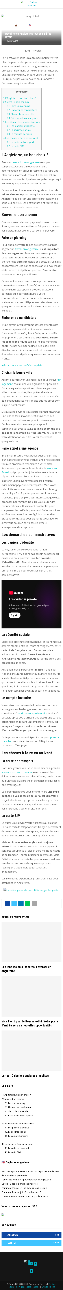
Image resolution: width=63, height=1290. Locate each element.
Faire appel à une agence (22, 117)
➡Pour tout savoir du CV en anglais (22, 365)
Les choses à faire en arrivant (20, 137)
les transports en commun (17, 772)
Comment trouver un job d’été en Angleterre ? (24, 1187)
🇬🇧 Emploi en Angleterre (15, 1162)
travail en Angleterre (27, 249)
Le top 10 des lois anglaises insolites (25, 1076)
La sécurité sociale (19, 129)
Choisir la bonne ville (20, 113)
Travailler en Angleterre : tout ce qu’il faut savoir (25, 1196)
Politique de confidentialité (27, 1287)
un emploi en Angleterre (26, 162)
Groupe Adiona (48, 1287)
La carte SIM (15, 145)
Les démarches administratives (21, 121)
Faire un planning (18, 105)
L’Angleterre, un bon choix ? (19, 98)
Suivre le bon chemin (16, 101)
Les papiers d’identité (21, 125)
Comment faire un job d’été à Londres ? (21, 1192)
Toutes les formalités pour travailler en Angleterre (26, 1179)
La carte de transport (20, 141)
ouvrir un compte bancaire (32, 713)
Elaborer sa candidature (22, 109)
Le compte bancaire (19, 133)
